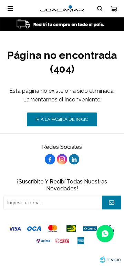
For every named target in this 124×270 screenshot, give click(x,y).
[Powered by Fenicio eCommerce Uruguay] (110, 259)
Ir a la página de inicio (62, 119)
